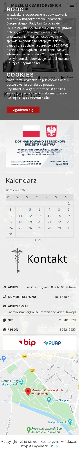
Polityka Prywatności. (24, 63)
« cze (37, 240)
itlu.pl (54, 446)
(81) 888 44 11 (65, 297)
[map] (39, 394)
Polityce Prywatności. (33, 98)
